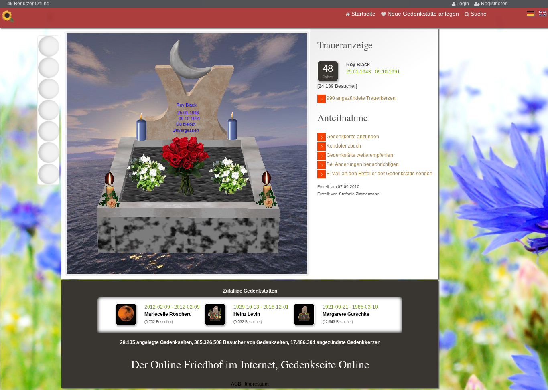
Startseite (364, 13)
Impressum (257, 384)
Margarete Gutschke (346, 314)
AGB (236, 384)
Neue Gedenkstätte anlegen (424, 13)
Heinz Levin (246, 314)
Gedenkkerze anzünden (353, 136)
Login (463, 3)
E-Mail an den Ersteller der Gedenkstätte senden (379, 173)
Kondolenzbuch (344, 146)
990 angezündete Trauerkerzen (361, 98)
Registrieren (494, 3)
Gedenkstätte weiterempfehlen (360, 155)
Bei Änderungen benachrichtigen (363, 164)
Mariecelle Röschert (167, 314)
